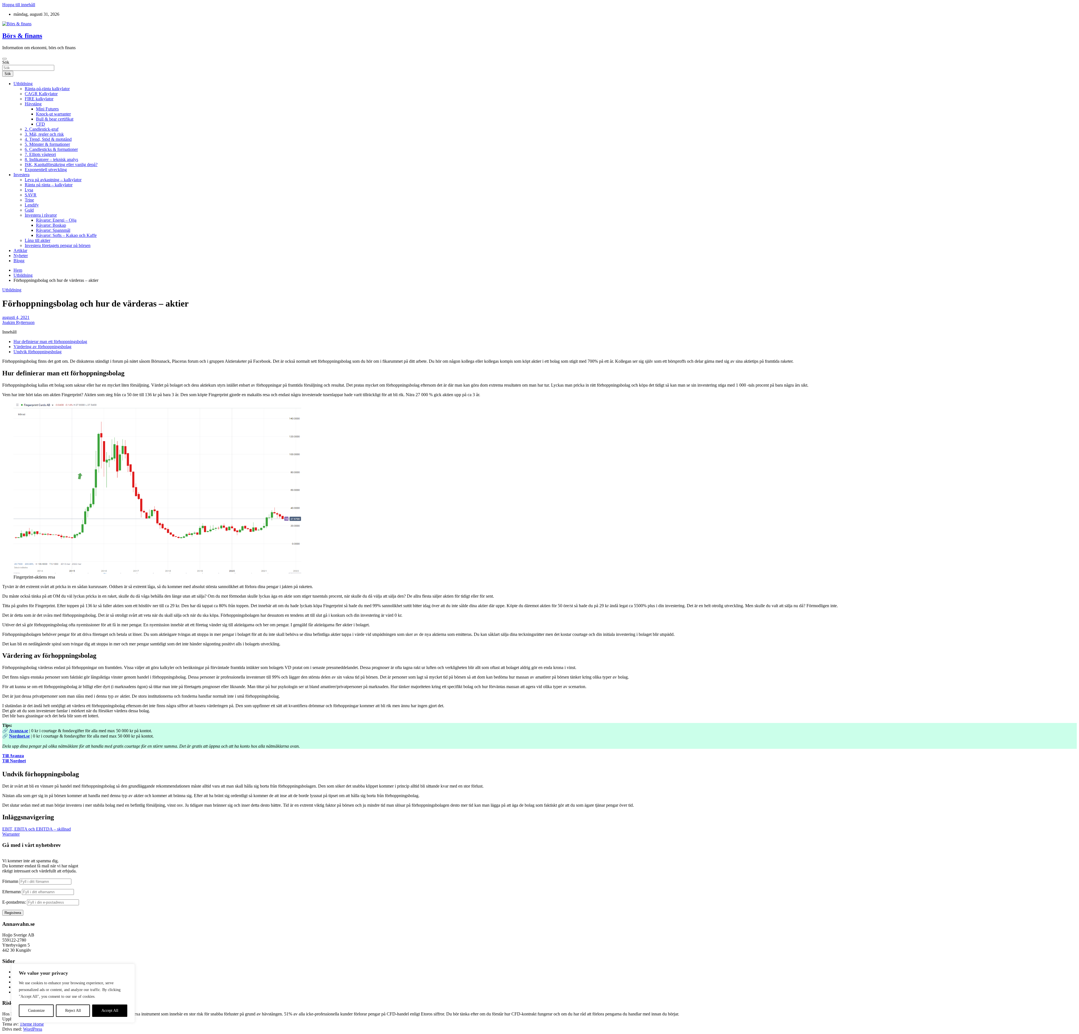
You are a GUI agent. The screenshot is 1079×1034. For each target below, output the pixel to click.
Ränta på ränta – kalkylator (48, 184)
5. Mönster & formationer (47, 144)
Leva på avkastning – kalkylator (53, 179)
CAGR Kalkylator (41, 93)
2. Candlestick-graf (41, 129)
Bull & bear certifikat (54, 119)
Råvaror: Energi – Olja (56, 220)
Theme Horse (32, 1024)
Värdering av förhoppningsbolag (42, 346)
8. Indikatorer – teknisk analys (51, 159)
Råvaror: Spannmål (53, 230)
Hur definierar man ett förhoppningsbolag (50, 341)
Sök (5, 62)
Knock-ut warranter (53, 114)
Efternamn (11, 891)
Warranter (11, 834)
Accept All (109, 1010)
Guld (29, 210)
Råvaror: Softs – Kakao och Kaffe (66, 235)
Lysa (29, 189)
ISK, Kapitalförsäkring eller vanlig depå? (61, 164)
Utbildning (23, 83)
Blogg (18, 260)
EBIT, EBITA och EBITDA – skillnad (36, 829)
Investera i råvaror (41, 215)
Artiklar (20, 250)
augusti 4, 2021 (16, 317)
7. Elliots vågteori (40, 154)
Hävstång (33, 103)
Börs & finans (22, 35)
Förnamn (10, 881)
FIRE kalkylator (39, 98)
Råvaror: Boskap (51, 225)
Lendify (32, 205)
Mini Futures (47, 108)
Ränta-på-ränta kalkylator (47, 88)
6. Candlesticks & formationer (51, 149)
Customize (36, 1010)
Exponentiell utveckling (46, 169)
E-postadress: (14, 902)
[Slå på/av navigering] (4, 59)
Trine (29, 200)
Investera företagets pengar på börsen (57, 245)
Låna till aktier (37, 240)
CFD (40, 124)
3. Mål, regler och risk (44, 134)
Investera (21, 174)
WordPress (32, 1029)
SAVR (31, 194)
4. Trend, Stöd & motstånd (48, 139)
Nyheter (20, 255)
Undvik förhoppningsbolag (37, 351)
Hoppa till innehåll (18, 4)
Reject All (73, 1010)
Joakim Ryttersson (18, 322)
